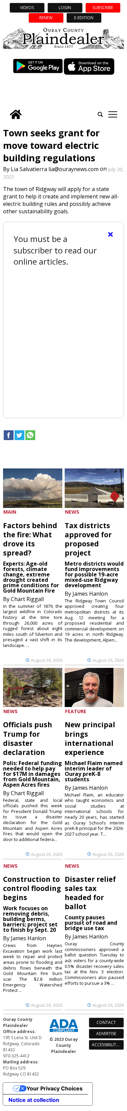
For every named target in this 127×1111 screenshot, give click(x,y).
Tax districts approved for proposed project (88, 539)
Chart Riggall (27, 599)
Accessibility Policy (108, 1045)
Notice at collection (33, 1099)
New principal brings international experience (90, 738)
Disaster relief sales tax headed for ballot (90, 892)
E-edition (83, 18)
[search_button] (100, 114)
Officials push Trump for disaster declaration (27, 738)
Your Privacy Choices (54, 1088)
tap (112, 114)
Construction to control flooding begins (32, 888)
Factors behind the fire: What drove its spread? (30, 539)
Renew (45, 18)
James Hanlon (90, 593)
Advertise (106, 1033)
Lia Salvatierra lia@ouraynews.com (55, 168)
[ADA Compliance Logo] (64, 1032)
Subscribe (102, 7)
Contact (106, 1022)
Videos (27, 7)
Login (65, 7)
